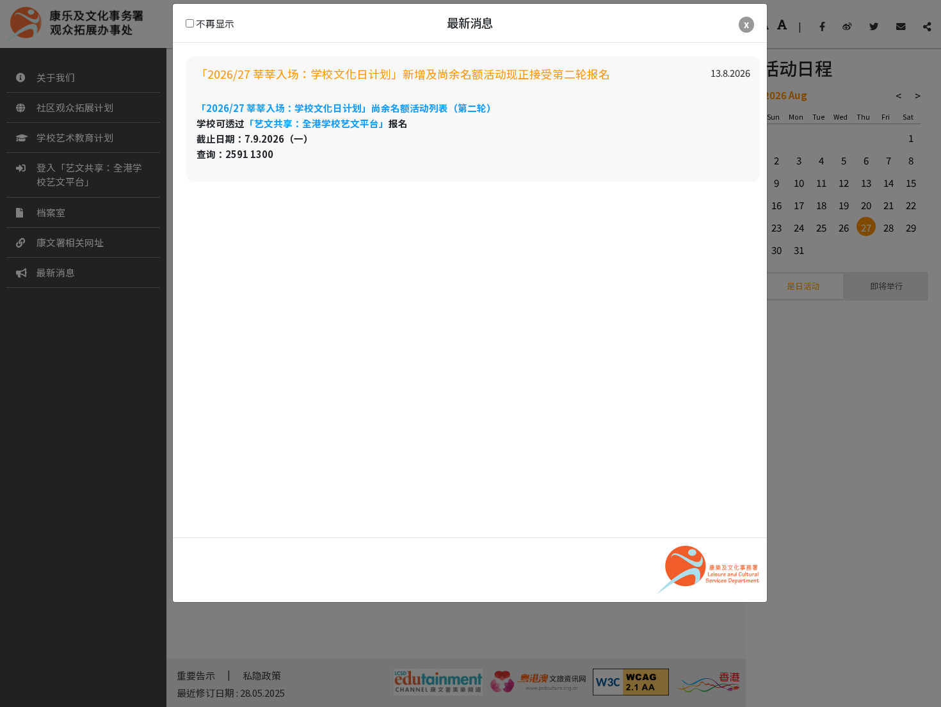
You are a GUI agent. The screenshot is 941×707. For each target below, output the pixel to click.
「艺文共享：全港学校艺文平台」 (317, 123)
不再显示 (214, 23)
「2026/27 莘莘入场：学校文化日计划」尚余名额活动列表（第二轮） (346, 108)
